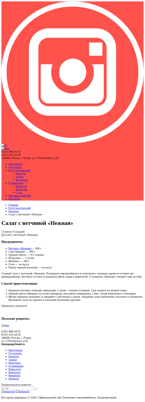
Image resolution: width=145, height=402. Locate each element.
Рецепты (21, 173)
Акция (20, 176)
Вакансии (21, 189)
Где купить (15, 167)
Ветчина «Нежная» (20, 248)
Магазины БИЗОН (19, 195)
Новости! (21, 186)
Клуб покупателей (19, 170)
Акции (12, 359)
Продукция (15, 163)
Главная (13, 204)
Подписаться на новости (16, 384)
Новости (13, 378)
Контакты (14, 198)
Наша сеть (14, 369)
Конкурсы (22, 179)
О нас (19, 192)
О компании (15, 183)
